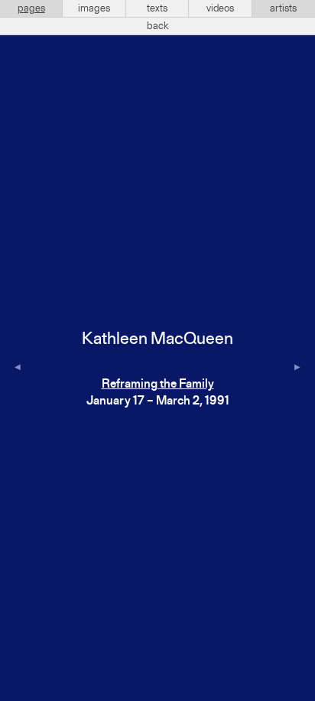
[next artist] (297, 368)
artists (283, 8)
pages (31, 8)
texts (157, 8)
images (94, 8)
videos (220, 8)
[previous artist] (17, 368)
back (158, 26)
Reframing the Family (158, 384)
